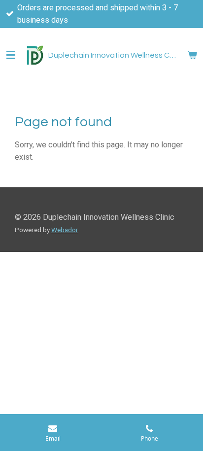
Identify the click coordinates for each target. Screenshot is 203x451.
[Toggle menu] (11, 55)
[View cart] (192, 55)
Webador (64, 230)
